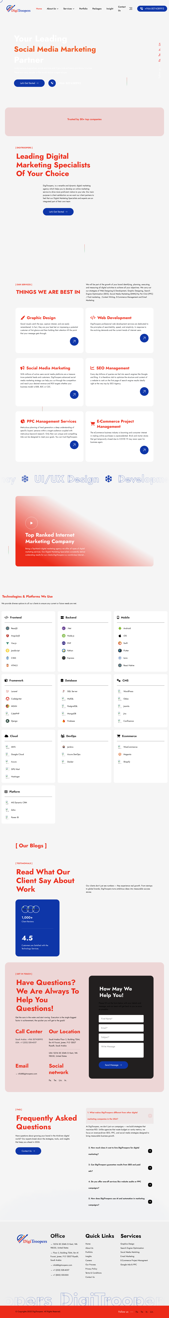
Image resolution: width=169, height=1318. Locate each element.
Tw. (159, 54)
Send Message (111, 1065)
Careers (88, 1260)
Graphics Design (127, 1243)
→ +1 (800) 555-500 (59, 1275)
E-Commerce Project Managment (134, 1260)
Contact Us (27, 1151)
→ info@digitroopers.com (26, 1073)
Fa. (159, 60)
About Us (51, 8)
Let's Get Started (27, 83)
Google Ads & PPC (129, 1264)
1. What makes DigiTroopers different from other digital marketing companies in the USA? (112, 1115)
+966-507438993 (154, 8)
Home (87, 1243)
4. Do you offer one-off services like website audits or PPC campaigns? (114, 1184)
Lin (159, 44)
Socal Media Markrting (130, 1252)
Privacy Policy (91, 1268)
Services (67, 8)
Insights (88, 1256)
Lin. (60, 1080)
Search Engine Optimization (132, 1248)
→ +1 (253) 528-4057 (59, 1270)
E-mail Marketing (127, 1256)
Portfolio (89, 1252)
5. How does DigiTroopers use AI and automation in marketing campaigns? (116, 1201)
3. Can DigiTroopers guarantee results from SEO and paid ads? (114, 1167)
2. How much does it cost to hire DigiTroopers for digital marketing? (113, 1151)
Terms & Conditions (93, 1272)
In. (159, 49)
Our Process (90, 1264)
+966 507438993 (69, 83)
